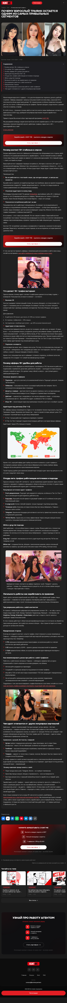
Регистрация (37, 3)
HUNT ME (45, 118)
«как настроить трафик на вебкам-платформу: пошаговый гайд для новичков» (29, 686)
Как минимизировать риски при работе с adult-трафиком (22, 86)
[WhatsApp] (17, 818)
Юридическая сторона (12, 84)
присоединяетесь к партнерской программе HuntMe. (21, 797)
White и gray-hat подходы (12, 78)
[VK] (30, 818)
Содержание (7, 64)
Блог (8, 7)
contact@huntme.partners (33, 982)
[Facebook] (3, 818)
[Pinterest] (21, 818)
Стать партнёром (32, 143)
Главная (3, 7)
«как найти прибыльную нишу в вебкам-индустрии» (35, 253)
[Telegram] (26, 818)
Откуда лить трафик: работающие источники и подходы (22, 76)
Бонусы (31, 975)
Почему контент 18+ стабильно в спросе (16, 67)
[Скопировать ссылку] (35, 818)
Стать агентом (8, 130)
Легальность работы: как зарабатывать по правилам (20, 80)
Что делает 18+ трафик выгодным (15, 69)
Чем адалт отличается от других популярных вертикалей (23, 89)
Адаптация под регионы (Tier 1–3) (15, 73)
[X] (8, 818)
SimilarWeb (33, 194)
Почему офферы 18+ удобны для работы (17, 71)
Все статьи (32, 900)
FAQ (44, 975)
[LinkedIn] (12, 818)
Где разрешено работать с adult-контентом (18, 82)
